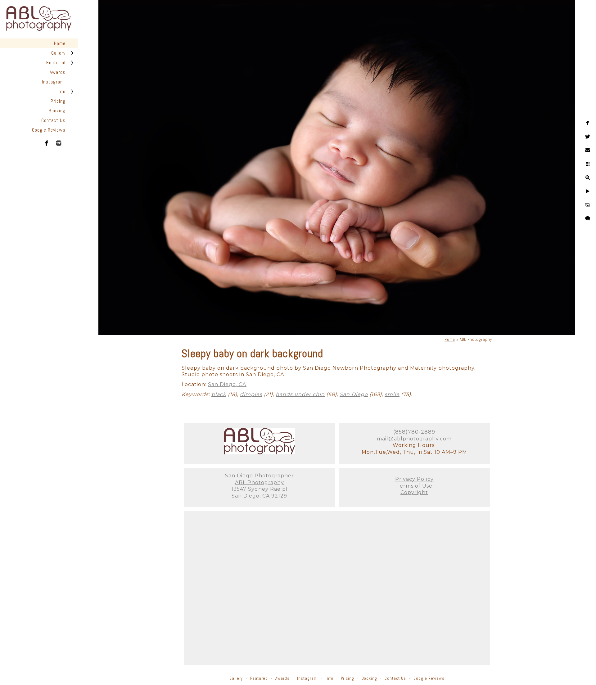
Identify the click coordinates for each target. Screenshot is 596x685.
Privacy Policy (414, 479)
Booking (57, 110)
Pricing (58, 101)
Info (61, 91)
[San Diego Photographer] (259, 453)
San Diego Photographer (259, 476)
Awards (57, 72)
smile (392, 394)
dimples (251, 394)
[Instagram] (58, 143)
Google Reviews (48, 130)
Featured (55, 62)
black (218, 394)
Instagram (53, 82)
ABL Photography (259, 482)
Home (59, 43)
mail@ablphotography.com (414, 439)
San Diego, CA (227, 384)
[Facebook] (46, 143)
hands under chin (300, 394)
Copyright (414, 492)
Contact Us (53, 120)
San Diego (354, 394)
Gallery (58, 53)
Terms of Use (414, 486)
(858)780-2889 (414, 432)
